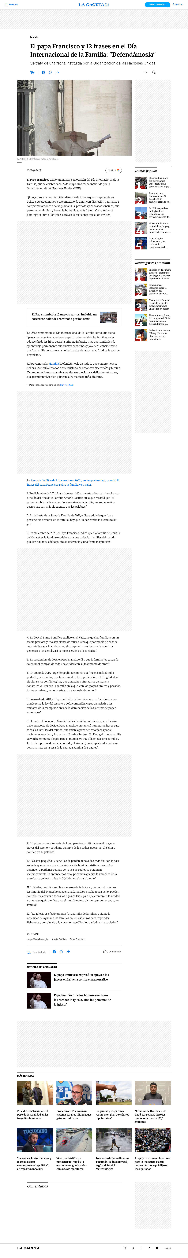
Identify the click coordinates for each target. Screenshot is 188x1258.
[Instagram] (125, 1248)
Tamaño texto (39, 952)
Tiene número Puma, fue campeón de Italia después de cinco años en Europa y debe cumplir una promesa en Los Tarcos (160, 324)
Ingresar (179, 5)
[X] (133, 1248)
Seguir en (112, 170)
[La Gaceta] (94, 5)
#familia (53, 363)
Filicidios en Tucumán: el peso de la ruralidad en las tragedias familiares (32, 1114)
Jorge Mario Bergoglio (37, 939)
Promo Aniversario (157, 5)
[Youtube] (157, 1248)
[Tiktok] (149, 1248)
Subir (168, 1248)
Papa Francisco (77, 939)
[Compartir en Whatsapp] (50, 73)
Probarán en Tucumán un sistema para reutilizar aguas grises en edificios (74, 1114)
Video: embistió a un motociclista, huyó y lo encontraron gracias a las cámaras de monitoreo (159, 229)
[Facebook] (141, 1248)
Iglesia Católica (59, 939)
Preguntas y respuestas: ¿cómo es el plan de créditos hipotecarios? (112, 1114)
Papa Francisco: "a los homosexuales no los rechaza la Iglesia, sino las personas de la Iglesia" (82, 999)
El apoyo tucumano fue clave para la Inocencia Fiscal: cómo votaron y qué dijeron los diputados (159, 184)
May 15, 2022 (66, 385)
